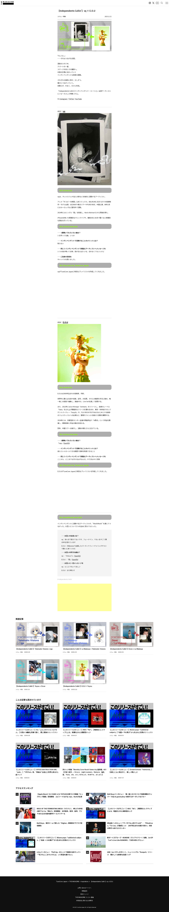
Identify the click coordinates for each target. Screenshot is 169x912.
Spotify (66, 443)
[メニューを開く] (167, 3)
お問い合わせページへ (84, 888)
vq (64, 111)
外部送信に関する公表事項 (84, 900)
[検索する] (161, 3)
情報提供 (84, 891)
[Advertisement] (84, 597)
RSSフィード (84, 894)
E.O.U (65, 322)
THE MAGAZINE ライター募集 (84, 897)
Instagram (63, 99)
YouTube (78, 99)
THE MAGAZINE (74, 881)
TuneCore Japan (61, 881)
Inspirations (84, 881)
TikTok (71, 99)
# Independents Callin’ (65, 579)
